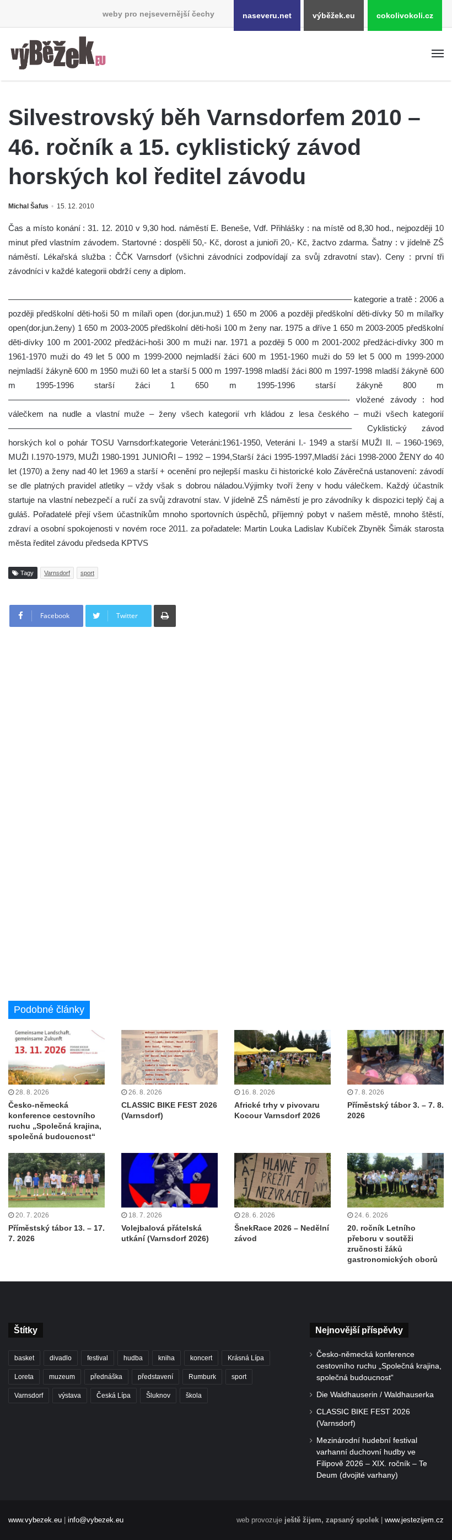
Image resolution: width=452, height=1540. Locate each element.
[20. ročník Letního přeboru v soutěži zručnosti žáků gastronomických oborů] (395, 1180)
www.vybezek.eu (35, 1520)
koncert (201, 1358)
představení (155, 1377)
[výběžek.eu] (60, 54)
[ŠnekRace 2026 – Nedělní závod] (282, 1180)
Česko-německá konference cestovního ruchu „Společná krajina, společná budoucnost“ (379, 1366)
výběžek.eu (334, 15)
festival (97, 1358)
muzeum (62, 1377)
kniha (166, 1358)
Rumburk (202, 1377)
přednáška (106, 1377)
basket (24, 1358)
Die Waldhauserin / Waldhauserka (375, 1395)
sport (87, 573)
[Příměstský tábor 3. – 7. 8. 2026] (395, 1057)
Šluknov (158, 1395)
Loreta (24, 1377)
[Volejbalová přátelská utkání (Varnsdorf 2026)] (169, 1180)
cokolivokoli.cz (404, 15)
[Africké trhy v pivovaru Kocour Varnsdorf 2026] (282, 1057)
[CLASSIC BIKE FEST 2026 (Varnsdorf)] (169, 1057)
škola (194, 1395)
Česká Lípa (113, 1395)
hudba (133, 1358)
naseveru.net (267, 15)
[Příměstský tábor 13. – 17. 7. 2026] (56, 1180)
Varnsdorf (57, 573)
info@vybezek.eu (95, 1520)
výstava (69, 1395)
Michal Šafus (28, 206)
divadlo (61, 1358)
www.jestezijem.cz (414, 1520)
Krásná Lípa (246, 1358)
